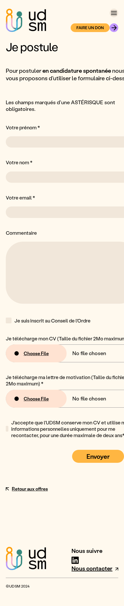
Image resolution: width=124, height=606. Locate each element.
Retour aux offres (30, 489)
